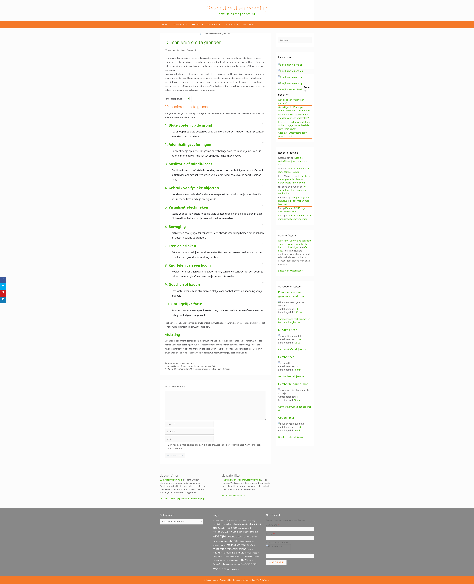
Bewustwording (174, 363)
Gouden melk (286, 417)
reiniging (236, 556)
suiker (250, 560)
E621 (227, 532)
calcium (233, 527)
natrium (217, 552)
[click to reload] (278, 548)
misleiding (250, 549)
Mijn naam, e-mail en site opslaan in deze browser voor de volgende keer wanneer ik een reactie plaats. (214, 446)
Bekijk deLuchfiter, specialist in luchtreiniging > (182, 498)
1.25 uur (298, 312)
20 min (297, 430)
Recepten (230, 24)
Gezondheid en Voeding (237, 8)
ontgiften (228, 556)
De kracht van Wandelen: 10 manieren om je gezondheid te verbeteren (199, 369)
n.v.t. (299, 339)
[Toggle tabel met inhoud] (186, 99)
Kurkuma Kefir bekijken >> (292, 349)
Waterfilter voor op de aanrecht (294, 240)
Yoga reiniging (232, 569)
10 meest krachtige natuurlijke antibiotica (292, 190)
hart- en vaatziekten (221, 541)
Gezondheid (179, 24)
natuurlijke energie (233, 552)
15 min (297, 369)
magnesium (233, 544)
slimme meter (246, 556)
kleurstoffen (216, 545)
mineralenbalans (236, 549)
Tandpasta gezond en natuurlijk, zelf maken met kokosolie (294, 201)
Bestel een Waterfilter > (233, 495)
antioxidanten (227, 520)
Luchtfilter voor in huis (171, 479)
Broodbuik (222, 528)
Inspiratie (213, 24)
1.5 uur (297, 342)
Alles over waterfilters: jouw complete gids (292, 161)
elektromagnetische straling (243, 531)
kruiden (223, 545)
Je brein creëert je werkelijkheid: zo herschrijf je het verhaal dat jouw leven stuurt (295, 125)
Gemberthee (286, 357)
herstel (234, 541)
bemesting (251, 521)
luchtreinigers (292, 247)
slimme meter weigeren (229, 560)
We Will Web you (264, 580)
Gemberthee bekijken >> (291, 376)
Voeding (196, 24)
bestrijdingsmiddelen (222, 524)
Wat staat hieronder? (277, 542)
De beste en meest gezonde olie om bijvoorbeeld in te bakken (294, 179)
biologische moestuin (240, 524)
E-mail (270, 534)
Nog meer (248, 24)
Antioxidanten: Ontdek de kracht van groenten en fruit (192, 366)
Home (165, 24)
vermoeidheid (247, 564)
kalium (244, 541)
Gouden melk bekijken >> (291, 437)
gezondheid (243, 536)
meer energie (248, 544)
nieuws (248, 553)
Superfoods (219, 564)
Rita (280, 215)
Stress (244, 560)
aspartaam (241, 520)
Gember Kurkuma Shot (293, 384)
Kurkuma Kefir (287, 330)
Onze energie (188, 363)
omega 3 (255, 553)
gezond (231, 536)
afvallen (216, 520)
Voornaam (272, 524)
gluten (254, 537)
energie (219, 536)
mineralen (219, 549)
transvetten (231, 564)
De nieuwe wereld (243, 528)
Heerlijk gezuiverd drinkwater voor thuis (241, 479)
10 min (297, 400)
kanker (251, 541)
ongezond (218, 556)
